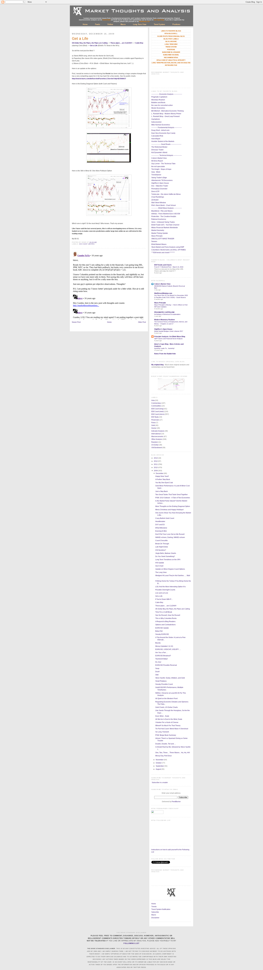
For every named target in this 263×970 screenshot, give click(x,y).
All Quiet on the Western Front (166, 698)
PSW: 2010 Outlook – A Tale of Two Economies (172, 498)
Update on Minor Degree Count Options (170, 569)
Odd (156, 675)
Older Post (142, 322)
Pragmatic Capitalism (159, 97)
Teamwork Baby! (161, 659)
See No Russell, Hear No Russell (167, 615)
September (160, 766)
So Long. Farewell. (162, 732)
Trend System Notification (160, 909)
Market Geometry (157, 230)
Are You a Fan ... (161, 652)
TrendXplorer (156, 175)
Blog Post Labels (171, 39)
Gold (153, 425)
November (160, 760)
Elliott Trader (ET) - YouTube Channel (165, 225)
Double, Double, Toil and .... (165, 744)
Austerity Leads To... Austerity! (164, 348)
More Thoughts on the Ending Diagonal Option (172, 506)
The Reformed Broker (159, 147)
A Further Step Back (162, 479)
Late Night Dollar (161, 547)
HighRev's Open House (160, 183)
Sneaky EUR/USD (162, 634)
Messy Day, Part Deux (163, 756)
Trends (154, 906)
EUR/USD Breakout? (163, 656)
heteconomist (156, 122)
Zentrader (155, 200)
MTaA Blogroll (171, 33)
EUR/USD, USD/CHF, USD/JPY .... (168, 649)
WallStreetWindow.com (163, 293)
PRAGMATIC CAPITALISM (164, 312)
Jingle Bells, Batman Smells (165, 553)
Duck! (157, 671)
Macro (123, 24)
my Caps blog (159, 20)
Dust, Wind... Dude (162, 716)
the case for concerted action (162, 105)
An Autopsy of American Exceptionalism (167, 314)
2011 (156, 464)
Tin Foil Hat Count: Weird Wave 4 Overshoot (171, 729)
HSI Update (159, 563)
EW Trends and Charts (163, 265)
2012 (156, 461)
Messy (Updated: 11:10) (164, 646)
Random (154, 442)
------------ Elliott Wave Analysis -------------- (166, 208)
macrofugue (155, 138)
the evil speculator (158, 166)
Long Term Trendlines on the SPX (167, 559)
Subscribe (155, 912)
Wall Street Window (158, 202)
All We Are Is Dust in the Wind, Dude (168, 719)
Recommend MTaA (171, 57)
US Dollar (155, 445)
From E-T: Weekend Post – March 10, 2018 (169, 267)
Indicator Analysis (157, 431)
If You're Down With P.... (164, 599)
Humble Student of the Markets (162, 141)
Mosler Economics (158, 108)
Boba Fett (158, 631)
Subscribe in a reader (160, 782)
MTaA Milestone (161, 528)
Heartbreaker (160, 521)
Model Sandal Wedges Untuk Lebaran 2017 (168, 331)
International (156, 434)
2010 (156, 467)
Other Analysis (156, 439)
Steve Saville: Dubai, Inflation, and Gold (170, 678)
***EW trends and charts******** (163, 252)
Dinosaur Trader (157, 150)
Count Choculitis (161, 540)
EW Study (155, 417)
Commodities (156, 406)
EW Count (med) (157, 411)
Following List (144, 21)
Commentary (156, 403)
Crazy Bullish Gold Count (164, 518)
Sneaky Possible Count (164, 684)
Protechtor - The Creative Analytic (163, 216)
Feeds (97, 24)
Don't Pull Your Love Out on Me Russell (170, 534)
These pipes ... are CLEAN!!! (121, 43)
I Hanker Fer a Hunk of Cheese (166, 722)
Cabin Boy (139, 43)
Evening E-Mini (161, 531)
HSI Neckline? (160, 550)
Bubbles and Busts (158, 102)
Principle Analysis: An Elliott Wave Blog (169, 336)
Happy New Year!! (162, 476)
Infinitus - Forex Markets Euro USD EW (165, 214)
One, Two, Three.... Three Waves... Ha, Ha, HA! (172, 752)
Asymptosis (155, 119)
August (158, 769)
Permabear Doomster (159, 189)
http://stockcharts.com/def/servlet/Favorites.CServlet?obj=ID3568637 (99, 78)
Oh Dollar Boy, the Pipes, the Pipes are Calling (90, 43)
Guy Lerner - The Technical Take (163, 163)
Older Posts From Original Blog (171, 36)
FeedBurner (176, 801)
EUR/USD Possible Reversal (166, 665)
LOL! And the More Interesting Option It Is (170, 586)
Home (85, 24)
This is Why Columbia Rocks (166, 618)
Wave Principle (157, 236)
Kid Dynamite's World (159, 152)
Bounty (158, 643)
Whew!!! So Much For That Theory (167, 725)
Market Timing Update (159, 233)
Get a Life (80, 39)
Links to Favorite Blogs (171, 31)
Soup (157, 668)
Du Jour (158, 662)
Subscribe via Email (171, 55)
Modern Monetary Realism (164, 319)
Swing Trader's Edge (159, 177)
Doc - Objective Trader (159, 186)
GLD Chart (159, 566)
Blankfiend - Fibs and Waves (162, 211)
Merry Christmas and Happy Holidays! (169, 509)
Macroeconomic (157, 436)
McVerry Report (157, 161)
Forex (153, 422)
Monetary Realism (158, 100)
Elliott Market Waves (158, 244)
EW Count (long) (157, 409)
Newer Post (76, 322)
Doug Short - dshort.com (160, 130)
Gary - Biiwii (155, 172)
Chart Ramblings (157, 197)
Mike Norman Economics (160, 125)
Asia (153, 400)
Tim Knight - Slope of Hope (161, 169)
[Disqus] (109, 285)
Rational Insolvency (158, 219)
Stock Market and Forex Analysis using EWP (167, 247)
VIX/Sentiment (156, 447)
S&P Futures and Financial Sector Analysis (168, 338)
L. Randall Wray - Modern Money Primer (166, 113)
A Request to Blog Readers (165, 621)
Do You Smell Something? (165, 556)
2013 (156, 458)
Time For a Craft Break (163, 612)
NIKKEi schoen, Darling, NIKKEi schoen (170, 537)
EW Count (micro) (87, 244)
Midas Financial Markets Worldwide (164, 227)
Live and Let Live (161, 593)
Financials (155, 420)
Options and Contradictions (165, 624)
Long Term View (139, 24)
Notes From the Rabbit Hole (165, 354)
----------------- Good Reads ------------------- (166, 144)
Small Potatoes (161, 681)
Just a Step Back (161, 491)
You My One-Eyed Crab (164, 482)
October (159, 763)
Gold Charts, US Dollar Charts (166, 707)
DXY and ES (160, 524)
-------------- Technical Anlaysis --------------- (166, 155)
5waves (154, 241)
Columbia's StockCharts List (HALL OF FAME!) (168, 250)
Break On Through (162, 544)
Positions (176, 24)
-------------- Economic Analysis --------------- (166, 94)
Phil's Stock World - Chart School (163, 205)
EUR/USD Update (162, 628)
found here (106, 20)
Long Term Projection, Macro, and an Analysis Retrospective (171, 64)
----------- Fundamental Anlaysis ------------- (166, 127)
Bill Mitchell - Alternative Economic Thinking (167, 111)
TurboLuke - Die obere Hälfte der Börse (166, 194)
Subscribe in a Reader (171, 52)
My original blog (157, 365)
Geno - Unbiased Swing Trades (163, 222)
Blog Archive (171, 41)
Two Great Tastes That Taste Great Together (171, 494)
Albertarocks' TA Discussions (162, 180)
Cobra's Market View (159, 158)
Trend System (159, 24)
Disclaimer (155, 918)
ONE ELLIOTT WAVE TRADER (162, 239)
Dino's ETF (155, 191)
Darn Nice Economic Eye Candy (163, 133)
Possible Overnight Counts (165, 590)
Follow (110, 24)
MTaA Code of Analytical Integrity (171, 60)
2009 (156, 470)
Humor (153, 428)
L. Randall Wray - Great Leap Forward (165, 116)
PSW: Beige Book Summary (165, 735)
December (160, 473)
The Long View (161, 572)
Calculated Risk (157, 136)
